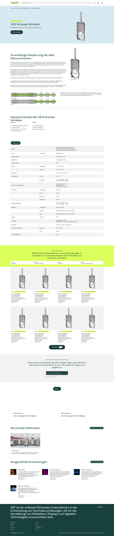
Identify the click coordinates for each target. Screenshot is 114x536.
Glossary (12, 529)
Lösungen (12, 524)
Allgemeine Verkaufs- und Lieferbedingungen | (82, 533)
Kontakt (56, 388)
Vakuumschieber (26, 8)
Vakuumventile (18, 8)
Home (12, 8)
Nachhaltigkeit (38, 527)
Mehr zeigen (56, 347)
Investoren (38, 525)
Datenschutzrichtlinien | (68, 533)
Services (12, 525)
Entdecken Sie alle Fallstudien (97, 428)
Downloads (12, 527)
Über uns (37, 522)
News (37, 524)
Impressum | (61, 533)
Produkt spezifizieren (16, 32)
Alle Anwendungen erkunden (97, 461)
